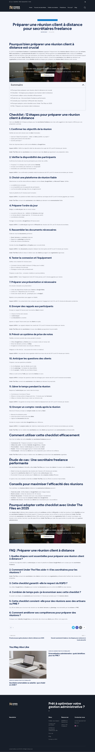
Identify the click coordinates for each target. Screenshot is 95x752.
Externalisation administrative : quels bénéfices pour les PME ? (67, 655)
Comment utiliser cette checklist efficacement (27, 95)
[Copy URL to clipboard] (84, 627)
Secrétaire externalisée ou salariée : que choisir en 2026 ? (27, 684)
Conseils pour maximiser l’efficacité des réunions (27, 101)
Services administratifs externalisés (47, 20)
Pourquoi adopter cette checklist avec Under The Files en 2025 (32, 103)
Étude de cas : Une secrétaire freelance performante (29, 98)
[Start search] (85, 7)
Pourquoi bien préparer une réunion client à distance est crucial (32, 90)
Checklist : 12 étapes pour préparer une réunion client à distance (32, 93)
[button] (83, 85)
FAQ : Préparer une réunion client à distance (26, 106)
